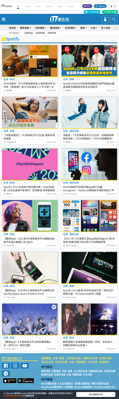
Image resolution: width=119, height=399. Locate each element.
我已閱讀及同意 (96, 394)
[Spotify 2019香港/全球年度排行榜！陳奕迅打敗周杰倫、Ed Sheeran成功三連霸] (89, 267)
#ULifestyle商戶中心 (105, 387)
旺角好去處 (61, 362)
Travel (27, 6)
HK (18, 6)
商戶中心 (87, 6)
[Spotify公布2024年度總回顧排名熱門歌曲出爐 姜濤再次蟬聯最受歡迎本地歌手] (89, 60)
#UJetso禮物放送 (83, 387)
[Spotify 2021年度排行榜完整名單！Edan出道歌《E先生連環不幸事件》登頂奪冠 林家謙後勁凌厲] (29, 164)
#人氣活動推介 (65, 383)
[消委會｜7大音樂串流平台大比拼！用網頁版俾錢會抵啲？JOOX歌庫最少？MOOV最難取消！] (89, 112)
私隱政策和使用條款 (13, 395)
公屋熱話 (28, 32)
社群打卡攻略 (111, 12)
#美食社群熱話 (82, 383)
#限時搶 (68, 387)
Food (38, 6)
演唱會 (12, 28)
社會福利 (104, 362)
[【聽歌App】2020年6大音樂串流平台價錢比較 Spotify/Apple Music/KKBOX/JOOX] (29, 267)
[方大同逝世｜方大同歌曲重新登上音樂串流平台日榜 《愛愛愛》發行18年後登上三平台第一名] (29, 60)
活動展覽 (46, 358)
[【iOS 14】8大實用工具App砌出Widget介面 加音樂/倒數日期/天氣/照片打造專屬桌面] (89, 215)
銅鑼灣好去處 (90, 358)
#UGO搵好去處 (49, 383)
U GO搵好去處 (93, 12)
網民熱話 (45, 371)
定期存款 (52, 32)
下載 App (101, 6)
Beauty (49, 6)
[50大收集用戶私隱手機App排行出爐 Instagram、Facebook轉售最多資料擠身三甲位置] (89, 164)
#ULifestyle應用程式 (52, 387)
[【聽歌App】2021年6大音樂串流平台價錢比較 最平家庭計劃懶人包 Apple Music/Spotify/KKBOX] (29, 215)
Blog (60, 6)
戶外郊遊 (92, 362)
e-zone (70, 6)
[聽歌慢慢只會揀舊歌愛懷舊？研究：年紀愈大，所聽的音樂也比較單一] (89, 319)
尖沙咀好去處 (73, 358)
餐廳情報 (81, 362)
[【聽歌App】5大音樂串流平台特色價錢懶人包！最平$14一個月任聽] (29, 319)
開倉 (61, 358)
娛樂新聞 (40, 32)
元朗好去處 (105, 358)
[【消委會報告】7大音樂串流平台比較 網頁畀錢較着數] (29, 112)
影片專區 (105, 28)
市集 (55, 358)
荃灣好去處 (47, 362)
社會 (71, 362)
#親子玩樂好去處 (100, 383)
